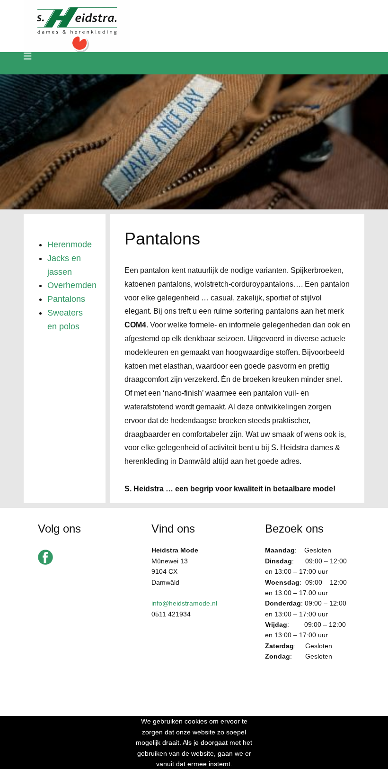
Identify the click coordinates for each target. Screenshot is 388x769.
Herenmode (69, 244)
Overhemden (72, 285)
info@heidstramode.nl (184, 603)
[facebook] (45, 557)
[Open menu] (28, 56)
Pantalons (66, 299)
